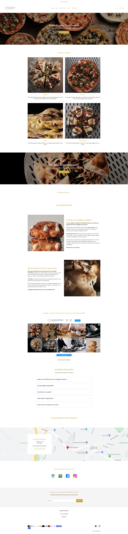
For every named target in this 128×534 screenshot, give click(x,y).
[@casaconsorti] (49, 320)
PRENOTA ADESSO (64, 32)
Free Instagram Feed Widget (64, 359)
